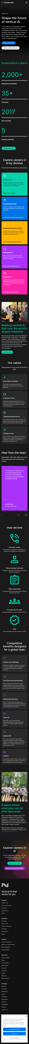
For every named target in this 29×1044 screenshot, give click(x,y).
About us (4, 986)
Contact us (4, 1009)
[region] (14, 1028)
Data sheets (5, 965)
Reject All (14, 1033)
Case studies (5, 962)
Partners (4, 1002)
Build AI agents (6, 947)
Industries (4, 918)
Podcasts (4, 970)
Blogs (3, 960)
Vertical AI (4, 989)
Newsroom (4, 991)
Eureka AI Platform (6, 942)
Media (3, 913)
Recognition (5, 999)
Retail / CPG (5, 902)
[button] (25, 515)
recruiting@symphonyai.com (10, 831)
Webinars (4, 975)
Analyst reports (6, 957)
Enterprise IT (5, 910)
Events (3, 994)
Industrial (4, 908)
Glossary (4, 968)
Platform (4, 939)
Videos (3, 973)
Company (4, 983)
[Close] (26, 1016)
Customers (4, 996)
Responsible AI (6, 949)
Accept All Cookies (14, 1029)
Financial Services (6, 905)
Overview (4, 921)
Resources (5, 955)
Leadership (5, 1004)
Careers (4, 1007)
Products (4, 900)
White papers (5, 978)
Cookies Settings (14, 1037)
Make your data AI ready (8, 944)
